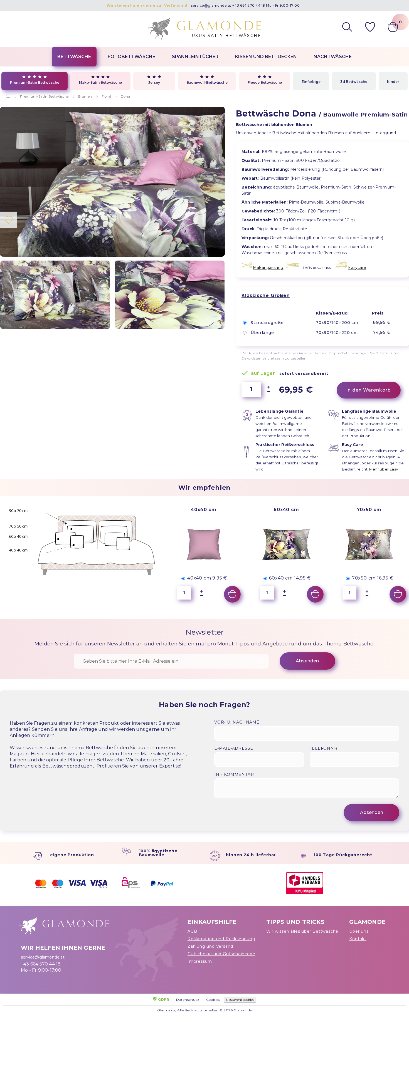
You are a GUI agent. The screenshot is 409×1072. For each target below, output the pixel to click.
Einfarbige (311, 82)
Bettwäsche (74, 56)
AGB (192, 931)
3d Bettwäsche (353, 82)
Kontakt (357, 938)
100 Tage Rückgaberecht (343, 854)
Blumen (85, 96)
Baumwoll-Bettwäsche (207, 82)
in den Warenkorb (368, 390)
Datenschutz (187, 999)
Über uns (358, 931)
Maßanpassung (268, 267)
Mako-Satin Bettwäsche (100, 82)
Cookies (213, 999)
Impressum (200, 961)
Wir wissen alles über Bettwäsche (302, 931)
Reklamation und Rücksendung (221, 938)
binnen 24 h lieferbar (251, 854)
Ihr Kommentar (234, 774)
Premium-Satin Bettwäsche (34, 82)
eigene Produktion (72, 854)
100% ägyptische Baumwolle (158, 852)
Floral (106, 96)
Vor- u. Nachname (237, 722)
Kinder (393, 82)
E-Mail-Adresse (233, 748)
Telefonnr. (324, 748)
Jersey (154, 82)
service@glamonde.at (211, 5)
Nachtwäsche (333, 56)
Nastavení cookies (240, 999)
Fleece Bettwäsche (265, 82)
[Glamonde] (8, 96)
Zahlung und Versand (210, 946)
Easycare (357, 267)
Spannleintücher (195, 56)
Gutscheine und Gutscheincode (221, 953)
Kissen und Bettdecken (266, 56)
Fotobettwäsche (131, 56)
